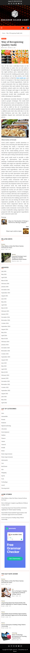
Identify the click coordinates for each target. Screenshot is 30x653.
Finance (3, 438)
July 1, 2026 (5, 249)
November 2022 (5, 384)
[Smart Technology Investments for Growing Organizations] (6, 636)
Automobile (4, 416)
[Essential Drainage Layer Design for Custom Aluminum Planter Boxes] (6, 257)
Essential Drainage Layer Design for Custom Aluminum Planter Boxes (19, 257)
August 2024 (4, 329)
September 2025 (5, 292)
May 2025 (3, 302)
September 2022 (5, 390)
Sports (3, 476)
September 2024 (5, 326)
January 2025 (4, 314)
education (4, 429)
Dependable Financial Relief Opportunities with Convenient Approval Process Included (14, 614)
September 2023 (5, 357)
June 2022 (4, 396)
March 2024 (4, 338)
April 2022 (4, 402)
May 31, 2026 (5, 606)
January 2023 (4, 378)
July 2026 (3, 271)
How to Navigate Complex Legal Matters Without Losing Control (19, 592)
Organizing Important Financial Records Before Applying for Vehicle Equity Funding (14, 603)
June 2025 (4, 299)
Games (3, 441)
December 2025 (5, 289)
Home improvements (7, 457)
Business (4, 38)
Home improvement (6, 454)
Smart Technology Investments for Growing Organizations (19, 636)
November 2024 (5, 320)
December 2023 (5, 348)
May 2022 (3, 399)
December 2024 (5, 317)
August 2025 (4, 296)
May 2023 (3, 366)
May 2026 (3, 274)
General (3, 444)
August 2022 (4, 393)
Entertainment (5, 432)
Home (3, 451)
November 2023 (5, 351)
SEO (2, 469)
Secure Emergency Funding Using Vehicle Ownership (13, 625)
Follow (28, 28)
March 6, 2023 (12, 47)
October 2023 (5, 354)
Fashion (3, 435)
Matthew (5, 47)
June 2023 (4, 363)
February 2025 (5, 311)
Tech (2, 479)
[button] (1, 27)
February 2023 (5, 375)
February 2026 (5, 283)
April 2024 (4, 335)
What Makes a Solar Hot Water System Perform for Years (12, 246)
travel (3, 485)
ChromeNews (21, 649)
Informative (4, 460)
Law (2, 463)
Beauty (3, 419)
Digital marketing (6, 426)
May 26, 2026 (16, 261)
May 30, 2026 (5, 628)
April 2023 (4, 369)
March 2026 (4, 280)
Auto (2, 413)
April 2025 (4, 305)
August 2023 (4, 360)
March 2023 (4, 372)
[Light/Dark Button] (22, 28)
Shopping (3, 472)
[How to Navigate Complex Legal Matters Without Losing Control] (6, 592)
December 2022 (5, 381)
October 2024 (5, 323)
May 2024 (3, 332)
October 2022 (5, 387)
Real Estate (4, 466)
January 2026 (4, 286)
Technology (4, 482)
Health (3, 447)
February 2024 (5, 341)
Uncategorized (5, 488)
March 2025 (4, 308)
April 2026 (4, 277)
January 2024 (4, 344)
